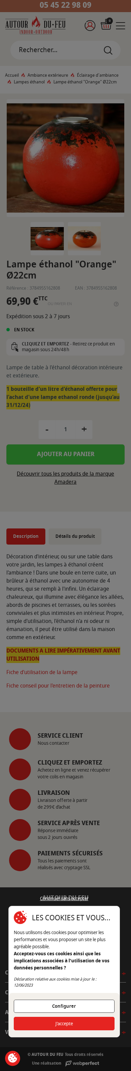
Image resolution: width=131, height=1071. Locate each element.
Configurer (64, 1006)
